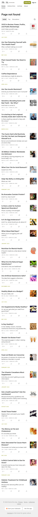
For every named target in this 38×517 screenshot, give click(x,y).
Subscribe (27, 2)
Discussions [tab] (15, 19)
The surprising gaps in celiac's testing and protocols (13, 341)
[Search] (35, 19)
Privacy (20, 502)
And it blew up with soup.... (10, 29)
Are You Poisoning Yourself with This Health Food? (13, 43)
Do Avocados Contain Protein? (13, 194)
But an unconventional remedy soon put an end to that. (14, 142)
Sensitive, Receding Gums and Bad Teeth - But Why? (13, 102)
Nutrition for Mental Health (11, 248)
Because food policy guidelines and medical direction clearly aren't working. (14, 397)
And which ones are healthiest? (11, 266)
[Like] (2, 81)
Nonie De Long (10, 31)
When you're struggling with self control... (11, 234)
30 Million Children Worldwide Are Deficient (13, 153)
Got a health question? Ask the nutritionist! (13, 393)
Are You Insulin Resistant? (11, 89)
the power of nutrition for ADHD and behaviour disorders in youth (13, 358)
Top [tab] (9, 19)
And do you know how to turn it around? (14, 92)
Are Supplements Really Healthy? (14, 307)
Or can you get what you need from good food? (12, 310)
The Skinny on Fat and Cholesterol (10, 430)
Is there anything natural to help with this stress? (13, 120)
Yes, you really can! (7, 294)
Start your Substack (14, 508)
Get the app (28, 508)
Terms (26, 502)
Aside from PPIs (6, 170)
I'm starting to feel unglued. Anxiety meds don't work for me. (14, 116)
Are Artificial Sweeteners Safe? (13, 276)
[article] (19, 29)
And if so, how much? (8, 197)
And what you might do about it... (12, 76)
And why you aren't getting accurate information (12, 378)
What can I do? (6, 181)
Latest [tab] (4, 19)
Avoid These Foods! (9, 411)
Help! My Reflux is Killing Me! (12, 179)
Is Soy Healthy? (7, 324)
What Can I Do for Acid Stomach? (14, 167)
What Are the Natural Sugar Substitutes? (12, 263)
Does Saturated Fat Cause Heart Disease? (13, 444)
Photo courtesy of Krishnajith (10, 210)
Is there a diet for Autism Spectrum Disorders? (11, 207)
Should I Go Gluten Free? (11, 338)
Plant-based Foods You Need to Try (13, 61)
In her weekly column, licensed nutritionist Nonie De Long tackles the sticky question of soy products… (13, 327)
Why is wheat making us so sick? (11, 47)
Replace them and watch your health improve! (13, 415)
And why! (4, 65)
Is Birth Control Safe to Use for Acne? (13, 461)
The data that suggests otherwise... (12, 278)
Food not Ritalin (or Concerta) (12, 355)
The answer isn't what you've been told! (13, 447)
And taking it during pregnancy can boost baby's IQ (12, 157)
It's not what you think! (8, 433)
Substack (10, 513)
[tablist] (10, 19)
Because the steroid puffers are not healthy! (12, 485)
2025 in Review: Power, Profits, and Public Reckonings (13, 26)
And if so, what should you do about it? (13, 222)
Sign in (34, 2)
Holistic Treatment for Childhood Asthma (14, 481)
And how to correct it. (8, 105)
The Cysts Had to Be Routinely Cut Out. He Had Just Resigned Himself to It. (13, 136)
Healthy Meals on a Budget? (12, 291)
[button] (3, 6)
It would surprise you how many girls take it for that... (13, 466)
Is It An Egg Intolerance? (10, 220)
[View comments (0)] (11, 34)
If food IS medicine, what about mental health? (13, 252)
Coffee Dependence (9, 74)
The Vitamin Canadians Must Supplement (12, 373)
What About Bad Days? (10, 231)
